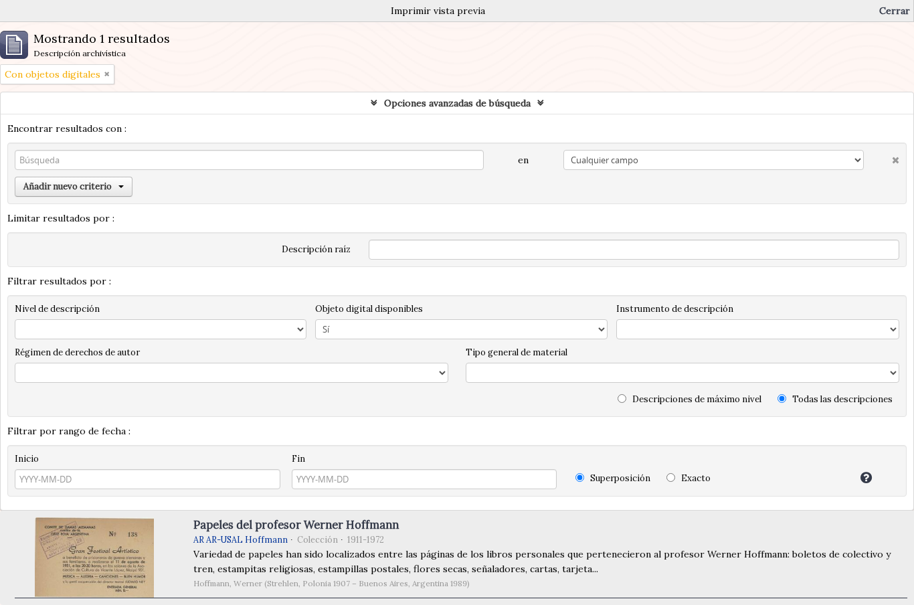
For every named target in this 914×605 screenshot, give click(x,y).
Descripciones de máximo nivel (695, 399)
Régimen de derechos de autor (77, 352)
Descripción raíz (316, 249)
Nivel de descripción (57, 309)
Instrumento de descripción (674, 309)
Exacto (695, 478)
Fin (298, 458)
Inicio (27, 458)
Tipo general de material (516, 352)
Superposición (619, 478)
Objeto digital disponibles (369, 309)
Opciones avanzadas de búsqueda (457, 103)
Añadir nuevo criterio (67, 186)
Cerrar (894, 11)
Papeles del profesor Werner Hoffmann (296, 524)
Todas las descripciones (841, 399)
